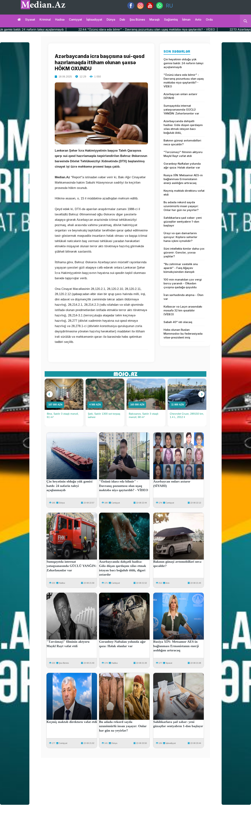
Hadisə (59, 19)
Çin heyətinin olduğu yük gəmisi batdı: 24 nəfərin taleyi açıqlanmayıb (183, 63)
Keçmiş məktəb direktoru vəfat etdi (184, 192)
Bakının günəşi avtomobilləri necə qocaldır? (182, 142)
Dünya (111, 19)
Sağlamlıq (171, 19)
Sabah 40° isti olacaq (178, 322)
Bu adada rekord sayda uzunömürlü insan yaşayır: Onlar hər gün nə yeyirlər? (181, 206)
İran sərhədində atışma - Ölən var (183, 297)
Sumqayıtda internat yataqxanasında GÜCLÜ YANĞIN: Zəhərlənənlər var (181, 109)
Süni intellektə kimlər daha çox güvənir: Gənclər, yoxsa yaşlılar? (184, 252)
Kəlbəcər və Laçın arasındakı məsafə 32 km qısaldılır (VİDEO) (183, 310)
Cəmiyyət (75, 19)
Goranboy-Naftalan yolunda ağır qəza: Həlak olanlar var (182, 165)
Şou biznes (137, 19)
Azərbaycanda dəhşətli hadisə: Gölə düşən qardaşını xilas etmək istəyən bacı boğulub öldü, (183, 126)
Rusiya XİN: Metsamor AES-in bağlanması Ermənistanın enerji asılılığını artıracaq (183, 179)
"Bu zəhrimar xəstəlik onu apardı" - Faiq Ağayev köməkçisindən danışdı (181, 268)
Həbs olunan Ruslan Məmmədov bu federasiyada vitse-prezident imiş (183, 333)
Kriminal (45, 19)
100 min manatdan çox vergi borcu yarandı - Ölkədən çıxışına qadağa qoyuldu (183, 283)
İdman (186, 19)
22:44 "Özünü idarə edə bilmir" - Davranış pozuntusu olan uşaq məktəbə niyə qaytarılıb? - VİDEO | (99, 29)
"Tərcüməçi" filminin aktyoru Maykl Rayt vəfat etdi (183, 154)
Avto (198, 19)
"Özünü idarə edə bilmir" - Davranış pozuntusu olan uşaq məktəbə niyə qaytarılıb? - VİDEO (184, 80)
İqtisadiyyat (94, 19)
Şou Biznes (64, 663)
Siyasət (30, 19)
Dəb (122, 19)
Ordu (209, 19)
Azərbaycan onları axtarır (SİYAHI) (180, 96)
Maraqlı (154, 19)
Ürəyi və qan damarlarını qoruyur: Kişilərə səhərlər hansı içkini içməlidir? (180, 237)
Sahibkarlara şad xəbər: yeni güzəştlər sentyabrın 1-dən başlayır (183, 221)
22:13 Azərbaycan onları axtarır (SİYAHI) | (211, 29)
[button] (49, 394)
